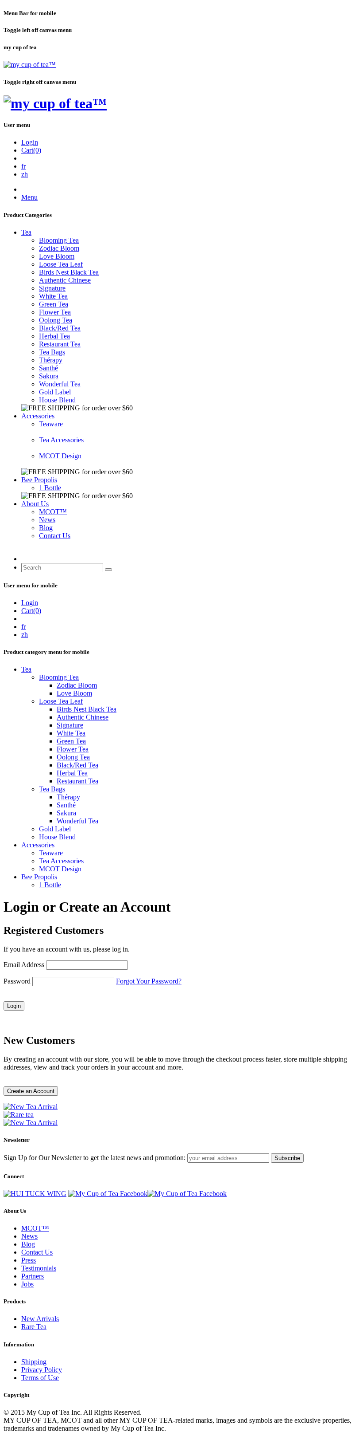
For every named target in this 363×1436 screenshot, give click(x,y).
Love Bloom (56, 256)
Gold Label (55, 392)
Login (29, 142)
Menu (29, 197)
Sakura (48, 376)
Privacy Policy (41, 1369)
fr (23, 166)
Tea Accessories (61, 440)
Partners (32, 1276)
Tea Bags (52, 352)
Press (28, 1260)
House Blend (57, 400)
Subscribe (287, 1158)
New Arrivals (40, 1318)
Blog (46, 527)
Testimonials (38, 1268)
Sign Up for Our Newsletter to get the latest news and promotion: (94, 1157)
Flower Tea (55, 312)
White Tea (53, 296)
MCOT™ (53, 511)
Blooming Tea (59, 240)
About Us (35, 504)
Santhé (48, 368)
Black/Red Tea (60, 328)
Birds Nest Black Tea (69, 272)
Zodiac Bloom (59, 248)
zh (24, 174)
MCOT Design (60, 456)
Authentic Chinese (65, 280)
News (47, 519)
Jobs (27, 1284)
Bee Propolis (39, 480)
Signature (52, 288)
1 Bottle (50, 488)
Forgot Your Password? (149, 981)
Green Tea (53, 304)
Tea (26, 232)
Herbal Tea (54, 336)
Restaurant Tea (60, 344)
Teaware (51, 424)
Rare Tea (33, 1326)
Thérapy (50, 360)
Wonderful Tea (60, 384)
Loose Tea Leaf (61, 264)
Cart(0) (31, 150)
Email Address (24, 964)
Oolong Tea (55, 320)
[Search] (108, 569)
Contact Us (54, 535)
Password (17, 981)
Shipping (33, 1361)
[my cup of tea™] (30, 64)
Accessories (37, 416)
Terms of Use (40, 1377)
